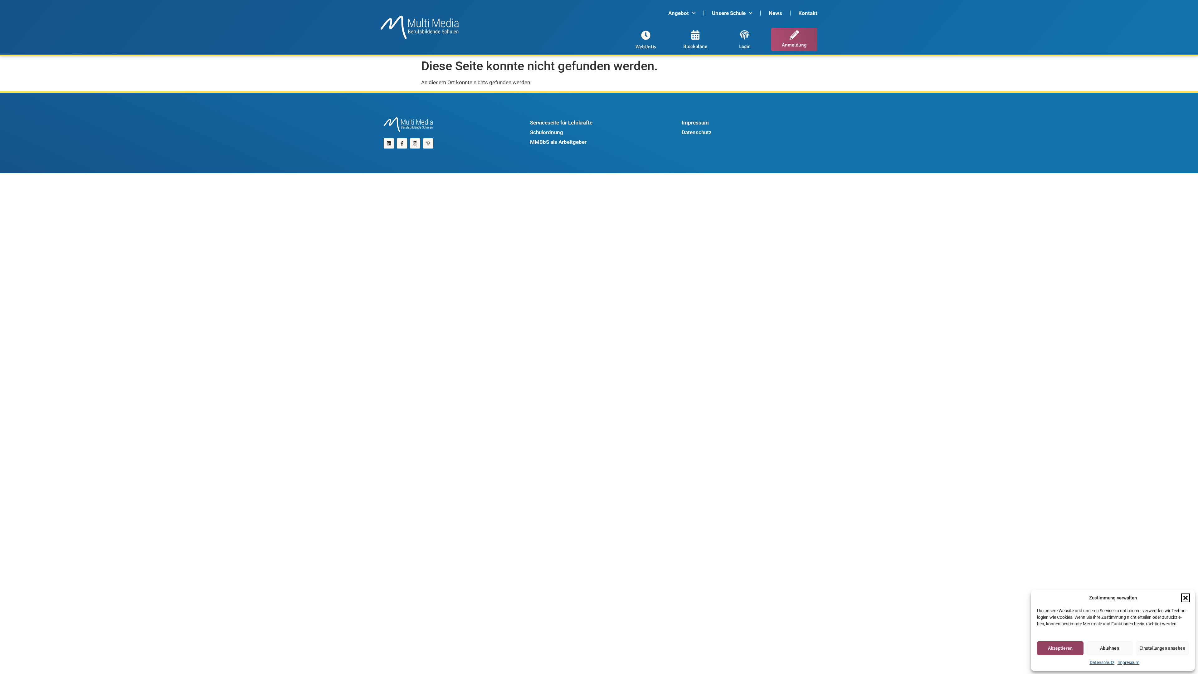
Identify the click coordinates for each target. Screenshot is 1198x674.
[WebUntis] (645, 35)
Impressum (1128, 662)
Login (745, 46)
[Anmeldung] (794, 35)
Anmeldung (794, 45)
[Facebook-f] (402, 143)
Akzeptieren (1060, 648)
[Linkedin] (389, 143)
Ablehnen (1109, 648)
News (775, 13)
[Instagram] (415, 143)
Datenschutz (1102, 662)
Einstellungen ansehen (1162, 648)
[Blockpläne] (695, 35)
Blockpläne (695, 46)
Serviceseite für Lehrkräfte (561, 123)
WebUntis (646, 47)
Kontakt (807, 13)
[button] (1185, 598)
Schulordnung (546, 132)
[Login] (744, 35)
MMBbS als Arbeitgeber (558, 142)
